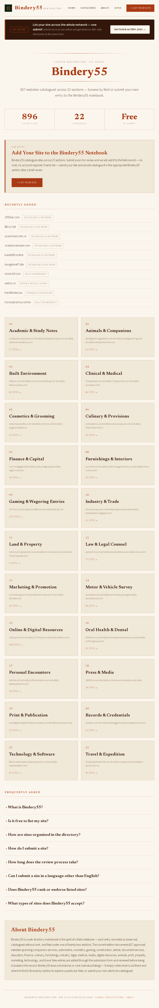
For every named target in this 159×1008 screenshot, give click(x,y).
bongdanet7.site (14, 265)
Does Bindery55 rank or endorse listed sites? (47, 890)
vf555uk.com (12, 217)
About (105, 8)
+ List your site (140, 8)
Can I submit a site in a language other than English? (53, 876)
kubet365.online (14, 255)
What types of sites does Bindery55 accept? (46, 903)
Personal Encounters (40, 293)
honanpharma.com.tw (18, 302)
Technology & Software (37, 217)
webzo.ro (10, 283)
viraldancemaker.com (17, 246)
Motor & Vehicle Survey (34, 283)
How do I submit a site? (28, 849)
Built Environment (36, 274)
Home (71, 8)
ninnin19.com (13, 274)
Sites (118, 8)
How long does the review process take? (43, 862)
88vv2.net (10, 227)
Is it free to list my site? (28, 821)
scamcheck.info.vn (16, 236)
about (130, 997)
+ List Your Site (27, 182)
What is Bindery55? (25, 807)
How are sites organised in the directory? (44, 835)
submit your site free (109, 997)
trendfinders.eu (13, 293)
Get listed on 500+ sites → (130, 29)
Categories (88, 8)
